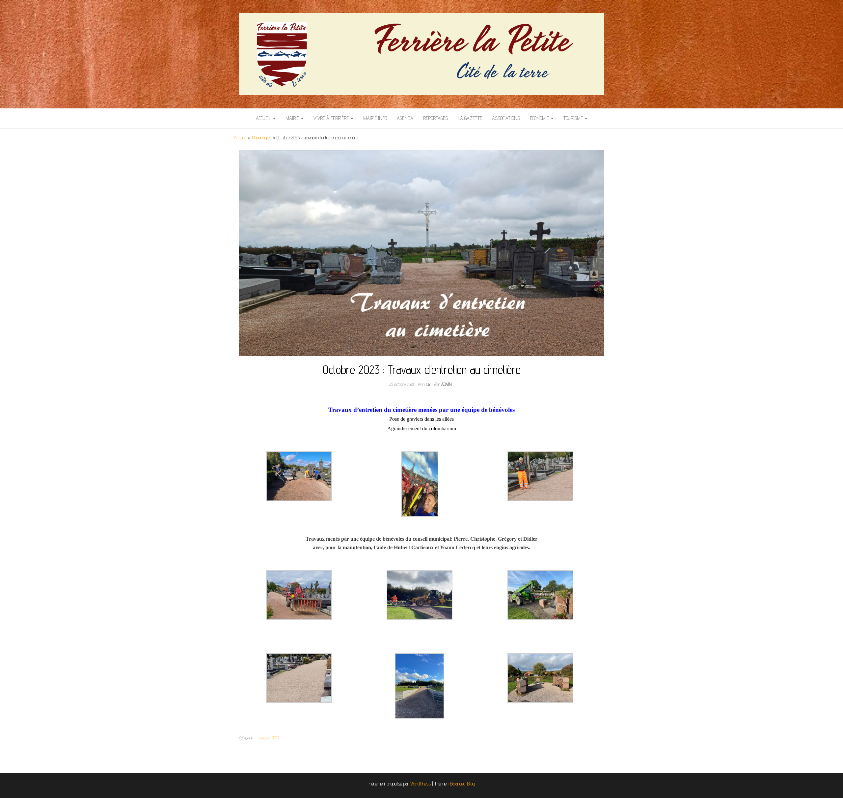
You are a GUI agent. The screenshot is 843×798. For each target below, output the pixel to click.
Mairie (293, 118)
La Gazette (470, 118)
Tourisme (573, 118)
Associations (506, 118)
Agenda (405, 118)
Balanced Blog (462, 784)
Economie (540, 118)
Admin (446, 384)
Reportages (435, 118)
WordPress (420, 784)
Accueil (264, 118)
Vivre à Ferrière (331, 118)
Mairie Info (375, 118)
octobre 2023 (268, 737)
